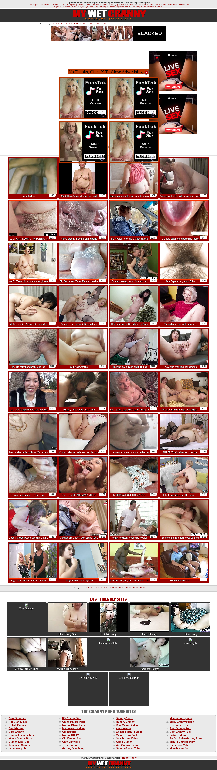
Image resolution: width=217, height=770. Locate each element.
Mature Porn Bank (127, 735)
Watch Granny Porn (20, 738)
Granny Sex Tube (19, 741)
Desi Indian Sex (179, 725)
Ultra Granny (16, 731)
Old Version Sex (71, 738)
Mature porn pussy (181, 718)
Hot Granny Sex (18, 721)
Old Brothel (69, 731)
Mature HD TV (70, 735)
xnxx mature (123, 728)
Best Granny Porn (180, 728)
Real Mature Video (127, 725)
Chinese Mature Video (129, 731)
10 (77, 24)
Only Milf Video (71, 741)
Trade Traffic (129, 757)
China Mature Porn (73, 721)
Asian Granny (124, 741)
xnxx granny (69, 745)
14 (91, 24)
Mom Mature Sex (180, 748)
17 (101, 24)
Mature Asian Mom (73, 728)
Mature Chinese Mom (182, 741)
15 (94, 24)
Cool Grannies (17, 718)
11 (80, 24)
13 (87, 24)
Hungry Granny (125, 721)
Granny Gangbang (73, 748)
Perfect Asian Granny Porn (186, 738)
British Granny (17, 725)
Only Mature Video (127, 738)
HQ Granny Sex (71, 718)
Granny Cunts (124, 718)
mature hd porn (179, 735)
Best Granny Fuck (180, 731)
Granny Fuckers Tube (22, 735)
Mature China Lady (73, 725)
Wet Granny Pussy (127, 745)
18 (105, 24)
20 (144, 588)
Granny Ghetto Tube (128, 748)
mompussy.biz (17, 748)
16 (98, 24)
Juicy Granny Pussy (182, 721)
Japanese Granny (19, 745)
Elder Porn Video (180, 745)
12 (84, 24)
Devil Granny (16, 728)
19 (141, 588)
